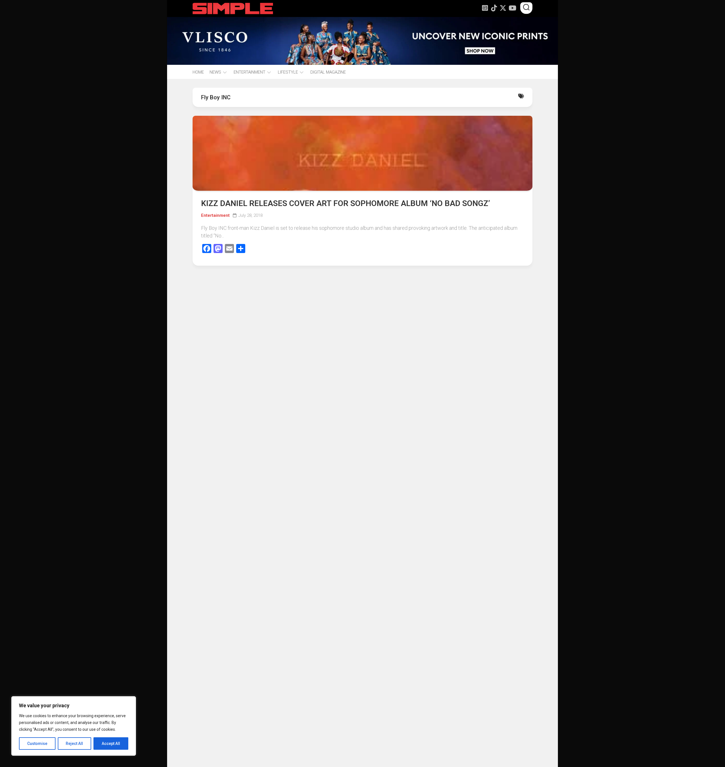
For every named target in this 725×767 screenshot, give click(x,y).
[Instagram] (484, 8)
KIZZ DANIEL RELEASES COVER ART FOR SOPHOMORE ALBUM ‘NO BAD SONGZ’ (345, 203)
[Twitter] (503, 8)
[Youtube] (512, 8)
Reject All (74, 743)
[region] (73, 726)
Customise (37, 743)
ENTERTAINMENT (249, 72)
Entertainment (215, 215)
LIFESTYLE (288, 72)
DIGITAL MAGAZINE (328, 72)
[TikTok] (494, 8)
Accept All (111, 743)
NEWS (215, 72)
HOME (198, 72)
